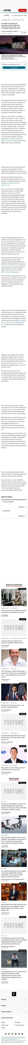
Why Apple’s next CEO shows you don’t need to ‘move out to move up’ (13, 768)
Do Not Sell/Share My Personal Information (12, 1039)
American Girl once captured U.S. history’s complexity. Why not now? (12, 642)
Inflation (14, 702)
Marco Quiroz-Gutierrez (9, 946)
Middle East (5, 835)
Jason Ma (5, 845)
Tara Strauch (6, 645)
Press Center (17, 1022)
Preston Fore (6, 913)
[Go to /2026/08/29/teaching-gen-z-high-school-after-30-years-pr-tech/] (14, 658)
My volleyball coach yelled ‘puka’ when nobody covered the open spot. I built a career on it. (13, 737)
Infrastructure (18, 20)
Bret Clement (6, 679)
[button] (11, 31)
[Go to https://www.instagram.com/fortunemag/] (15, 1034)
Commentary (5, 20)
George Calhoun (7, 710)
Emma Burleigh (6, 812)
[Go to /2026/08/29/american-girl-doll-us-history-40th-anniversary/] (14, 627)
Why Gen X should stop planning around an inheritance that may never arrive (13, 611)
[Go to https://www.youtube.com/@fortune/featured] (22, 1034)
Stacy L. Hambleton (8, 742)
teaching (14, 668)
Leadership (14, 765)
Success (3, 801)
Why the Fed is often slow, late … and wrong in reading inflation (12, 706)
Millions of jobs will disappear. (10, 272)
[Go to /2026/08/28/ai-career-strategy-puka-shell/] (14, 722)
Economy (4, 868)
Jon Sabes (5, 615)
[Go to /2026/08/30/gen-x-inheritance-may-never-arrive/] (14, 597)
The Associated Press (18, 879)
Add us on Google (14, 67)
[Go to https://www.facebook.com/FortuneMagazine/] (5, 1034)
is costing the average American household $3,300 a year (13, 322)
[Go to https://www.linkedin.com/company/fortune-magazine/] (12, 1034)
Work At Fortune (4, 1025)
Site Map (3, 1027)
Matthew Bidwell (7, 772)
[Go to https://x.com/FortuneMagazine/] (9, 1034)
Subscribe (22, 10)
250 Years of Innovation (18, 638)
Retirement (14, 608)
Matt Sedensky (7, 879)
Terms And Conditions (19, 1025)
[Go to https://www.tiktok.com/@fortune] (19, 1034)
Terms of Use (9, 1038)
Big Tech (4, 935)
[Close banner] (25, 64)
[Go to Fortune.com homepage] (7, 10)
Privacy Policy (14, 1038)
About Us (3, 1022)
